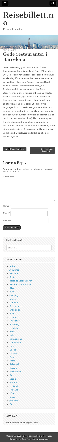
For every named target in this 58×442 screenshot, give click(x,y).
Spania (12, 379)
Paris (11, 357)
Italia (11, 335)
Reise (12, 360)
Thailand (13, 386)
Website (7, 220)
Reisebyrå (14, 364)
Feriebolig (14, 317)
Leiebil (12, 350)
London (13, 353)
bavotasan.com (42, 439)
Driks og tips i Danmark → (47, 150)
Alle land (13, 273)
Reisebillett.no (28, 18)
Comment (8, 176)
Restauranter (9, 50)
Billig (11, 288)
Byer (11, 291)
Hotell (12, 331)
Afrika (12, 266)
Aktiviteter (14, 270)
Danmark (13, 302)
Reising (13, 368)
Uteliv (12, 397)
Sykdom (13, 382)
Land (11, 346)
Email (6, 213)
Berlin (12, 277)
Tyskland (13, 389)
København (15, 342)
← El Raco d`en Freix (14, 149)
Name (6, 206)
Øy (10, 404)
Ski (10, 375)
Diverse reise (15, 306)
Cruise (12, 299)
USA (11, 393)
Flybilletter (14, 320)
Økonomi (13, 400)
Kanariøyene (15, 339)
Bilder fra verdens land (20, 284)
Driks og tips (15, 310)
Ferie (12, 313)
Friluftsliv (13, 328)
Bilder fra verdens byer (20, 280)
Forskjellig (14, 324)
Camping (13, 295)
